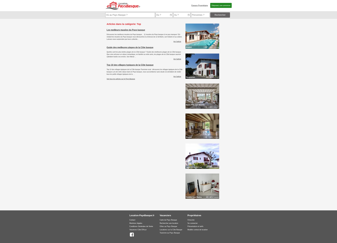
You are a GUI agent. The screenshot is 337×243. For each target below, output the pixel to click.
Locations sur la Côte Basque (171, 230)
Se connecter (192, 223)
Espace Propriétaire (199, 5)
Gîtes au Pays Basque (168, 226)
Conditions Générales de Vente (141, 226)
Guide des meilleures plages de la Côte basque (130, 47)
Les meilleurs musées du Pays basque (126, 30)
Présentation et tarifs (195, 226)
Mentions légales (135, 223)
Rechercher (220, 15)
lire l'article (177, 41)
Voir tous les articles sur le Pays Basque (121, 79)
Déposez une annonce (221, 5)
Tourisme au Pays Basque (170, 233)
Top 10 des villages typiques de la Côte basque (130, 65)
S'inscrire (190, 220)
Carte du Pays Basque (168, 220)
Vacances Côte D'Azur (138, 230)
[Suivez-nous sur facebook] (131, 234)
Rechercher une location (169, 223)
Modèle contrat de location (197, 230)
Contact (132, 220)
